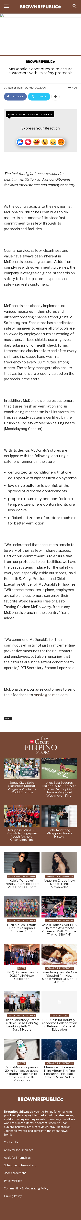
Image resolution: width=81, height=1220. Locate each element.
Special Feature (59, 1015)
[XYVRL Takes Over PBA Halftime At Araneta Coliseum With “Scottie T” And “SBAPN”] (59, 906)
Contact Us (11, 1142)
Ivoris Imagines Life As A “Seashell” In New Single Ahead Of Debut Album (59, 977)
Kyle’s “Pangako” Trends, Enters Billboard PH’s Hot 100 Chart (22, 884)
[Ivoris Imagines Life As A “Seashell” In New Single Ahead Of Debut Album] (59, 954)
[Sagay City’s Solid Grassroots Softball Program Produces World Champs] (22, 768)
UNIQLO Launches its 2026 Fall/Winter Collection (22, 975)
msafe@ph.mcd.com (51, 695)
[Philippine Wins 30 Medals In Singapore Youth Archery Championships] (22, 816)
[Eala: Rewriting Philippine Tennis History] (59, 816)
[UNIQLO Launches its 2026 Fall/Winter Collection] (22, 954)
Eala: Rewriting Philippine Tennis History (59, 833)
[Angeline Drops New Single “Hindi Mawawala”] (59, 862)
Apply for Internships (17, 1157)
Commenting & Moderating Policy (26, 1188)
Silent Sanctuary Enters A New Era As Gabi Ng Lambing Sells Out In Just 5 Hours (22, 1025)
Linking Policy (13, 1196)
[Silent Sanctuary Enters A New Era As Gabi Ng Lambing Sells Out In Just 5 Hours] (22, 1002)
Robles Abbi (15, 87)
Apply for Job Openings (18, 1150)
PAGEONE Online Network (22, 876)
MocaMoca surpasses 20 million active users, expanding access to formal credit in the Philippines (21, 1073)
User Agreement (15, 1173)
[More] (55, 97)
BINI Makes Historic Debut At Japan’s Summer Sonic (22, 928)
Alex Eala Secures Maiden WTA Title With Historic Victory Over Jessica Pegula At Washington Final (59, 789)
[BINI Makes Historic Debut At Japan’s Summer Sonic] (22, 906)
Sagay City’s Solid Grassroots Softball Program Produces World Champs (22, 787)
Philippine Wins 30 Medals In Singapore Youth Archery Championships (21, 835)
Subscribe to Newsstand (20, 1165)
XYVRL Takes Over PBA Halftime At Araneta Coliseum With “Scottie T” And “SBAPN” (59, 930)
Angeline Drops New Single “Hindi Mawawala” (59, 884)
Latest (7, 718)
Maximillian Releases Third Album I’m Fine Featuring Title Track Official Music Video (59, 1072)
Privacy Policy (13, 1180)
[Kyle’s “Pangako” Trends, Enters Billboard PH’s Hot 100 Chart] (22, 862)
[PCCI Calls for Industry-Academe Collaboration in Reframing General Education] (59, 1002)
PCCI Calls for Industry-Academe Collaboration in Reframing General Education (59, 1025)
